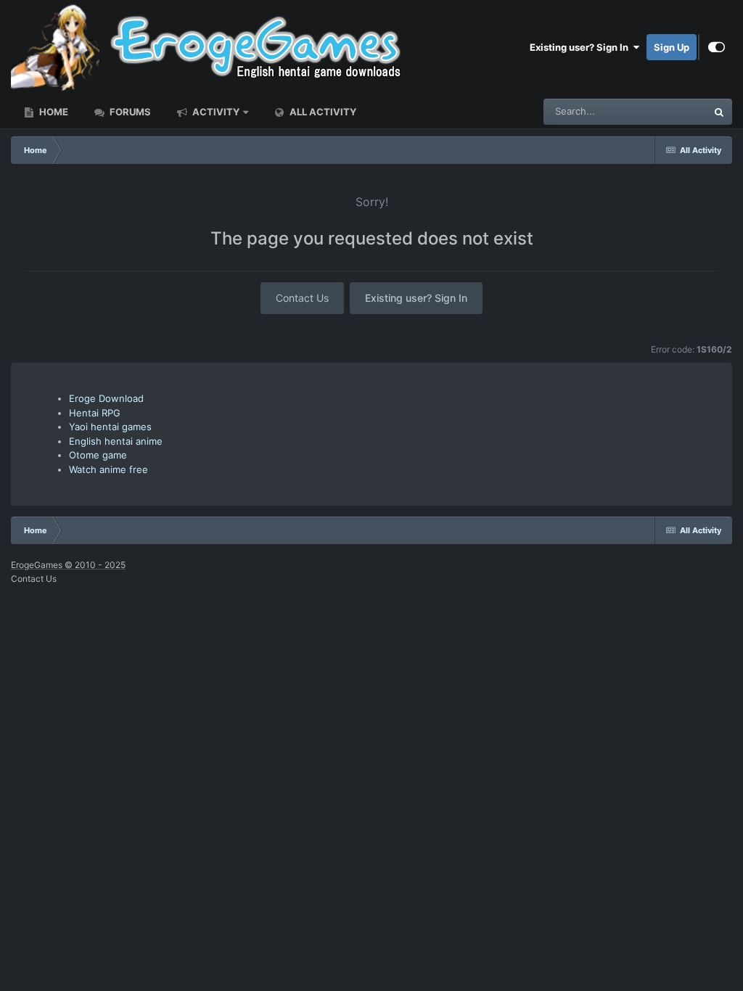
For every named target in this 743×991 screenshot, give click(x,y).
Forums (129, 112)
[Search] (719, 112)
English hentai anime (116, 441)
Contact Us (302, 298)
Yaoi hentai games (110, 426)
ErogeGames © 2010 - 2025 (68, 564)
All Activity (321, 112)
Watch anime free (108, 469)
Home (52, 112)
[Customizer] (716, 47)
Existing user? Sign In (581, 47)
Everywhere (662, 111)
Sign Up (671, 47)
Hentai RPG (94, 413)
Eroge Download (106, 398)
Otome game (98, 455)
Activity (214, 112)
